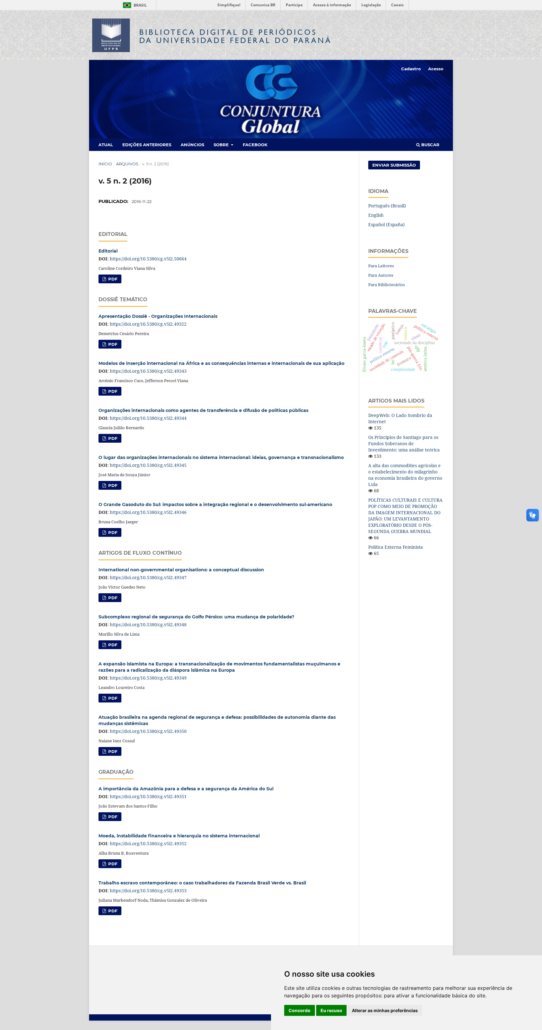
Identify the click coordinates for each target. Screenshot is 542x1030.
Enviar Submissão (394, 165)
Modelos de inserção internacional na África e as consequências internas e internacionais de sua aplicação (221, 363)
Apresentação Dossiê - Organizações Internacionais (157, 316)
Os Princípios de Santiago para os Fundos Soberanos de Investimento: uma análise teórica (404, 443)
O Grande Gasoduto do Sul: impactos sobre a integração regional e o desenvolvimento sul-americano (215, 504)
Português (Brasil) (387, 206)
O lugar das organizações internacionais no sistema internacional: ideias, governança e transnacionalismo (221, 457)
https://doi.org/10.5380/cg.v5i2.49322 (148, 324)
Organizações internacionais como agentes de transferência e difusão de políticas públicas (203, 410)
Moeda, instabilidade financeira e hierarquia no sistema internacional (179, 836)
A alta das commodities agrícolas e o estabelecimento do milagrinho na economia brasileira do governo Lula (405, 474)
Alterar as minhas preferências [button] (385, 1010)
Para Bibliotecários (386, 284)
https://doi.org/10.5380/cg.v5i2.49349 (148, 678)
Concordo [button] (300, 1010)
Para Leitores (381, 266)
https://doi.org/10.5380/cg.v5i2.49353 (148, 891)
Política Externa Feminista (395, 547)
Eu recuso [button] (331, 1010)
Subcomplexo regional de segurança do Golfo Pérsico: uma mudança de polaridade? (196, 617)
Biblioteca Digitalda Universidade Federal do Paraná (235, 36)
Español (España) (386, 224)
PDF (112, 278)
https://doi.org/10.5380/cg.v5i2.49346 (148, 512)
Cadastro (411, 68)
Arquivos (127, 163)
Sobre (222, 144)
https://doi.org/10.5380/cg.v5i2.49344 (148, 418)
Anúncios (192, 144)
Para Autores (380, 275)
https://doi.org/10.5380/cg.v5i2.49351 (148, 796)
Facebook (255, 144)
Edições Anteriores (146, 144)
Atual (105, 144)
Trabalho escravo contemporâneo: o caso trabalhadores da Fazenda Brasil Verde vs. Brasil (202, 883)
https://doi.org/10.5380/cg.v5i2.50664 (148, 259)
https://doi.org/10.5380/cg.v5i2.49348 (148, 624)
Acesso (436, 68)
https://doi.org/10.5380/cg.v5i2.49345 (148, 465)
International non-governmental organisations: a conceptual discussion (181, 570)
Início (105, 163)
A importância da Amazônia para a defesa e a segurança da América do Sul (186, 789)
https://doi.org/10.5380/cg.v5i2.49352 (148, 843)
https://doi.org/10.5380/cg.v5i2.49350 (148, 731)
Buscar (429, 144)
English (376, 215)
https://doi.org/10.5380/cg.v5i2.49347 (148, 577)
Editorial (108, 251)
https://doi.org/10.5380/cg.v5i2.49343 (148, 371)
